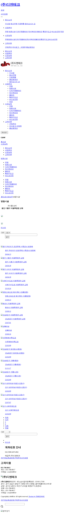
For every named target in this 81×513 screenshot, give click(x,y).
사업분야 (8, 28)
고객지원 (8, 43)
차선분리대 (32, 32)
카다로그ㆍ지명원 (19, 47)
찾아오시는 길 (30, 24)
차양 (62, 32)
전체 (6, 32)
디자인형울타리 (22, 32)
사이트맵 (4, 14)
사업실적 (9, 197)
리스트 (3, 228)
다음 (6, 426)
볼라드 (39, 32)
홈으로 (3, 142)
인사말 (7, 24)
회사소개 (8, 20)
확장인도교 (47, 32)
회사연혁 (14, 24)
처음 (6, 418)
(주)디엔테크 (10, 4)
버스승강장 (55, 32)
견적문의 (8, 47)
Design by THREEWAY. (37, 496)
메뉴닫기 (4, 132)
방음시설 (12, 32)
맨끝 (6, 428)
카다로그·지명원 (15, 126)
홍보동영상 (30, 47)
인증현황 (21, 24)
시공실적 (8, 35)
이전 (6, 420)
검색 (2, 10)
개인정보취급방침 (7, 458)
